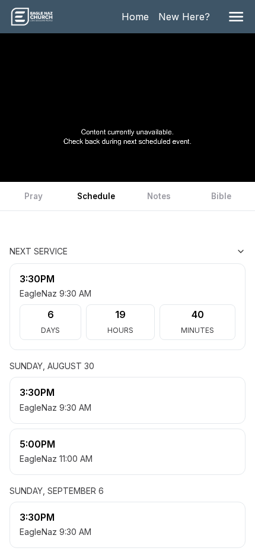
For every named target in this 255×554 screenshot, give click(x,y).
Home (138, 17)
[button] (236, 16)
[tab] (33, 196)
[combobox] (186, 251)
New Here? (186, 17)
